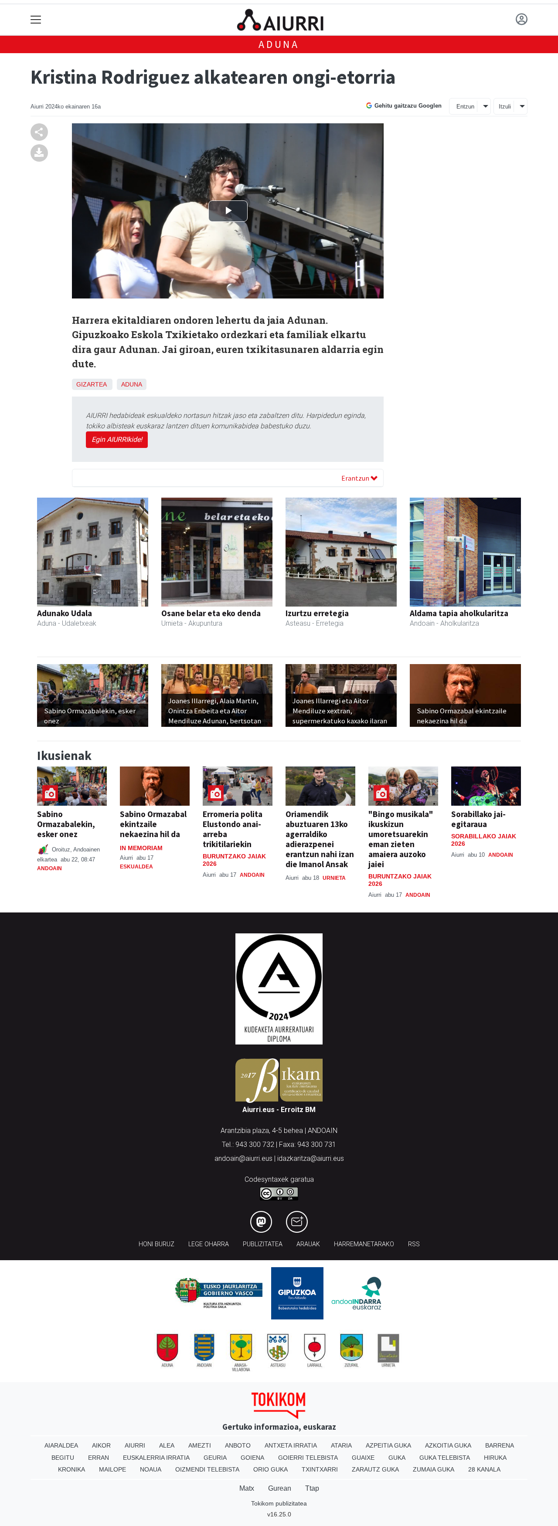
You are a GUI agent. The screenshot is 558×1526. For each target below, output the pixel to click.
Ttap (312, 1488)
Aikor (101, 1445)
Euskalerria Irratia (156, 1457)
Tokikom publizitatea (279, 1503)
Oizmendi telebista (207, 1469)
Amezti (199, 1445)
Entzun (465, 106)
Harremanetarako (364, 1244)
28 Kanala (484, 1469)
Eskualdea (136, 867)
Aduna (279, 44)
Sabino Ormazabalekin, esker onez (66, 824)
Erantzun (356, 478)
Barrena (499, 1445)
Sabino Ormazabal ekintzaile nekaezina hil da (153, 824)
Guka (396, 1457)
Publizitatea (262, 1244)
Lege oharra (208, 1244)
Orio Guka (270, 1469)
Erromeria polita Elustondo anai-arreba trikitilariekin (232, 829)
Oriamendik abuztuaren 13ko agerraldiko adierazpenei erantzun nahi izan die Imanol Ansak (320, 839)
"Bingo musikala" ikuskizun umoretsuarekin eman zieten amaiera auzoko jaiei (400, 839)
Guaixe (363, 1457)
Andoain (49, 868)
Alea (166, 1445)
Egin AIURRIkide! (117, 439)
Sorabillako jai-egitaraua (478, 819)
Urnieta (334, 878)
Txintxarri (320, 1469)
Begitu (62, 1457)
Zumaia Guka (433, 1469)
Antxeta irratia (291, 1445)
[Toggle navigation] (36, 19)
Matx (246, 1488)
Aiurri (135, 1445)
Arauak (308, 1244)
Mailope (112, 1469)
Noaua (150, 1469)
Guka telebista (444, 1457)
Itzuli (505, 106)
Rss (414, 1244)
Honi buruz (156, 1244)
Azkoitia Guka (448, 1445)
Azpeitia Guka (388, 1445)
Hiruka (495, 1457)
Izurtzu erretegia (317, 613)
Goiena (252, 1457)
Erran (98, 1457)
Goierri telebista (308, 1457)
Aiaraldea (61, 1445)
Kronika (71, 1469)
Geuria (215, 1457)
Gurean (279, 1488)
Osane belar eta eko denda (211, 613)
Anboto (238, 1445)
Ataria (341, 1445)
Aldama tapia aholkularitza (459, 613)
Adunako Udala (64, 613)
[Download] (39, 153)
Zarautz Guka (375, 1469)
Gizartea (91, 384)
